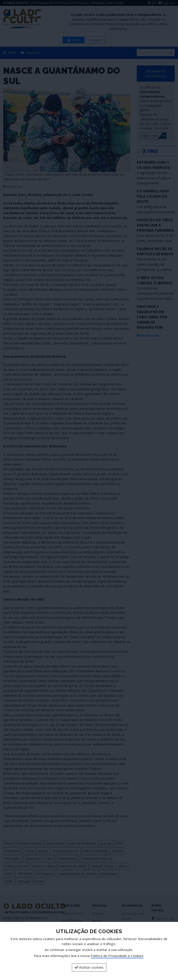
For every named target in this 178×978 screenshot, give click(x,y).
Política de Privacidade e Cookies (117, 956)
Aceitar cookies (91, 967)
